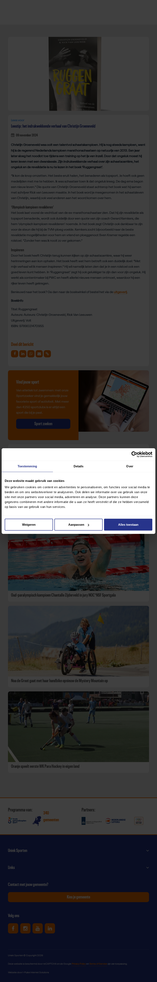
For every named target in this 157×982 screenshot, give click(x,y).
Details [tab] (79, 466)
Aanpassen (76, 524)
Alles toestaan (128, 524)
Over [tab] (129, 466)
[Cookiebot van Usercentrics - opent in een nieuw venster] (134, 454)
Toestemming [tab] (27, 466)
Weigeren (29, 524)
